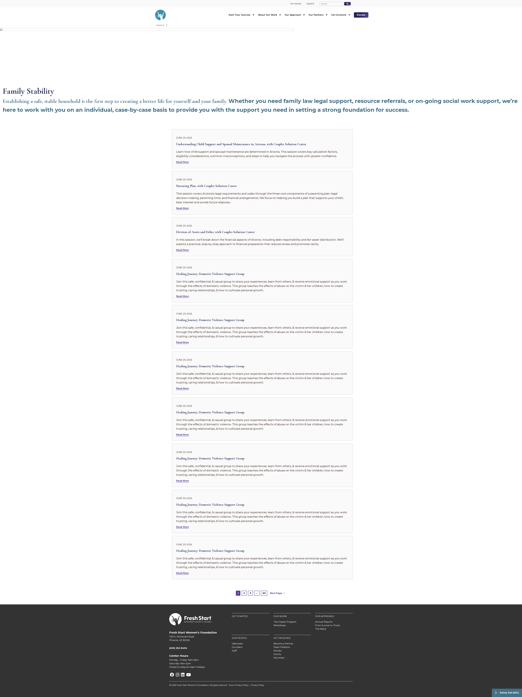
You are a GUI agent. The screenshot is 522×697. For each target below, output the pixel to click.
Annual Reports (323, 622)
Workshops (280, 625)
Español (310, 3)
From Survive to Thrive (327, 625)
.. (165, 25)
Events (277, 654)
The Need (320, 629)
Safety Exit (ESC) (509, 692)
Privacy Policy (257, 685)
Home (159, 25)
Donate (361, 15)
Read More (182, 162)
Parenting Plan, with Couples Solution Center (206, 186)
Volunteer (279, 657)
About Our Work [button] (267, 15)
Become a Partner (283, 643)
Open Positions (282, 647)
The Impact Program (285, 622)
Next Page (276, 593)
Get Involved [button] (338, 15)
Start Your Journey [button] (239, 15)
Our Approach (324, 616)
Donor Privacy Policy (238, 685)
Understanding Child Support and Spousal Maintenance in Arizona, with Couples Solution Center (241, 144)
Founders (237, 647)
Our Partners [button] (316, 15)
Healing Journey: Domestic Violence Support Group (210, 274)
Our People (239, 638)
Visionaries (237, 643)
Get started (295, 3)
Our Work (280, 616)
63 (264, 593)
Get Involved (282, 638)
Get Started (240, 616)
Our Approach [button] (293, 15)
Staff (234, 650)
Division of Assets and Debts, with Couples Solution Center (215, 232)
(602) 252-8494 (178, 648)
